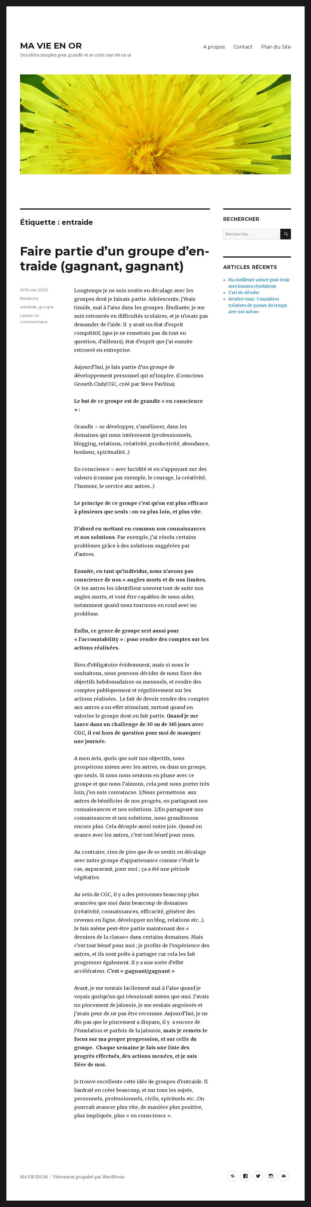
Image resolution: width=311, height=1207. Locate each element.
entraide (28, 306)
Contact (243, 47)
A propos (214, 47)
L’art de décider (244, 292)
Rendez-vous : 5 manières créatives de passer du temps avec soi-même (257, 305)
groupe (46, 306)
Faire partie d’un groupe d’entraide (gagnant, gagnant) (114, 258)
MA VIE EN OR (51, 45)
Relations (29, 298)
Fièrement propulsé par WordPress (88, 1177)
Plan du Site (276, 47)
